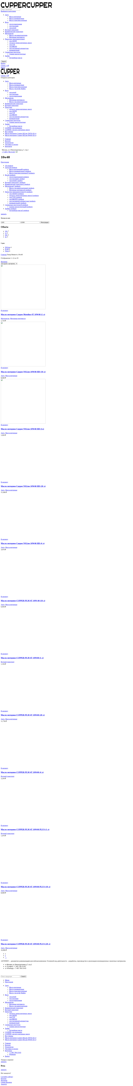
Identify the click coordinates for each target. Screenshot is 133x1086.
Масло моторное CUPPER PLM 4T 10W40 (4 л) (22, 772)
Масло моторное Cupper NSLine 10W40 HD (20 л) (23, 486)
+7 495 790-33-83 (15, 1052)
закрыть (3, 214)
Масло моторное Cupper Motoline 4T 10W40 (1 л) (23, 314)
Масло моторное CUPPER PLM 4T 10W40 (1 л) (22, 658)
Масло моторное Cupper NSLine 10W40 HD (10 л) (23, 372)
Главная (4, 254)
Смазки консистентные (17, 54)
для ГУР (12, 45)
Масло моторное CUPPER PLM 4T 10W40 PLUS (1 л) (25, 829)
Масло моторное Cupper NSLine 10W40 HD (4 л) (22, 543)
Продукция (5, 162)
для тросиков (13, 26)
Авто (7, 15)
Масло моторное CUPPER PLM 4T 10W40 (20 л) (23, 715)
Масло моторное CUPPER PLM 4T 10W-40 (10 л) (23, 601)
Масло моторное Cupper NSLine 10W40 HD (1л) (22, 429)
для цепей (12, 28)
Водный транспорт (11, 30)
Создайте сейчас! (7, 1077)
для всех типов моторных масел (20, 43)
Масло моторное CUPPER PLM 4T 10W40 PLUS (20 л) (25, 944)
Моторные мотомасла (17, 37)
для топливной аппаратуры (19, 48)
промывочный (14, 50)
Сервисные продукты (12, 52)
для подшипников (15, 24)
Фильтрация (44, 222)
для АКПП (13, 41)
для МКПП (13, 46)
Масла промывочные (16, 18)
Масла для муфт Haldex (17, 89)
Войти (7, 1056)
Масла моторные (15, 17)
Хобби (7, 56)
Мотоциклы (9, 33)
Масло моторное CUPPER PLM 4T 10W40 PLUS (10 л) (25, 887)
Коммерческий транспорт (14, 31)
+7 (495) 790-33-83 (8, 152)
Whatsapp (12, 1054)
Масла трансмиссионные (18, 20)
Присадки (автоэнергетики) (15, 39)
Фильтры (4, 262)
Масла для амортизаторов (18, 35)
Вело (7, 22)
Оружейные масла (15, 58)
